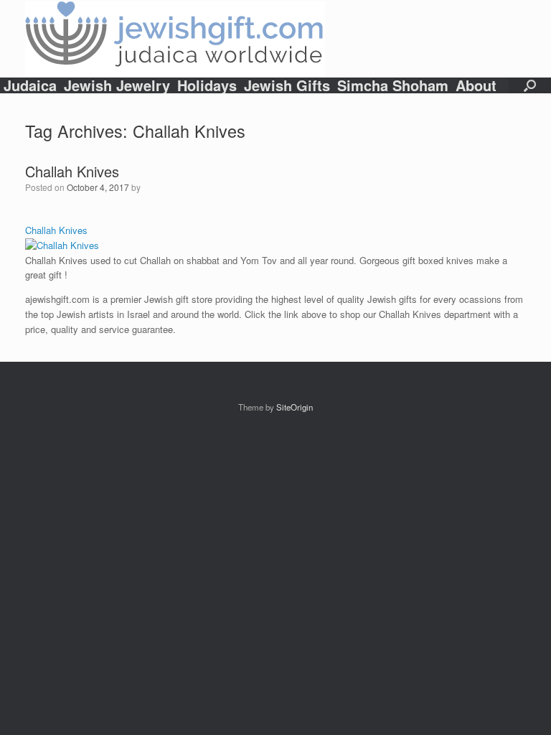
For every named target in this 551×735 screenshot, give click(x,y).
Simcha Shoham (392, 85)
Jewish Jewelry (117, 85)
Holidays (207, 85)
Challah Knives (72, 171)
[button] (530, 85)
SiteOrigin (294, 407)
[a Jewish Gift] (175, 38)
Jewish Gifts (287, 85)
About (476, 85)
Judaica (30, 85)
